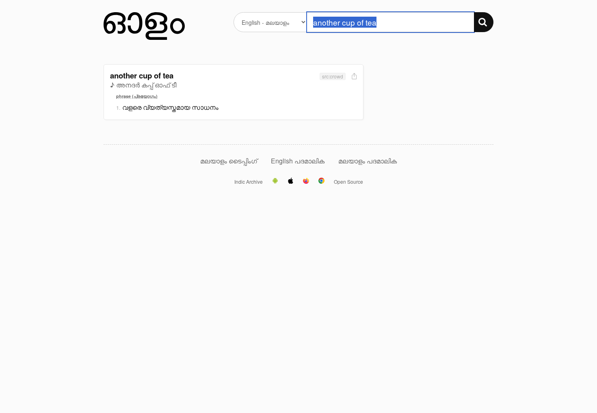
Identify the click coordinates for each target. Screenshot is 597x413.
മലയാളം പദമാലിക (367, 160)
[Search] (483, 22)
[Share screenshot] (353, 76)
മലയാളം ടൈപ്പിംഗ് (228, 160)
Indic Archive (248, 181)
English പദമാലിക (298, 160)
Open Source (348, 181)
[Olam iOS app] (291, 181)
